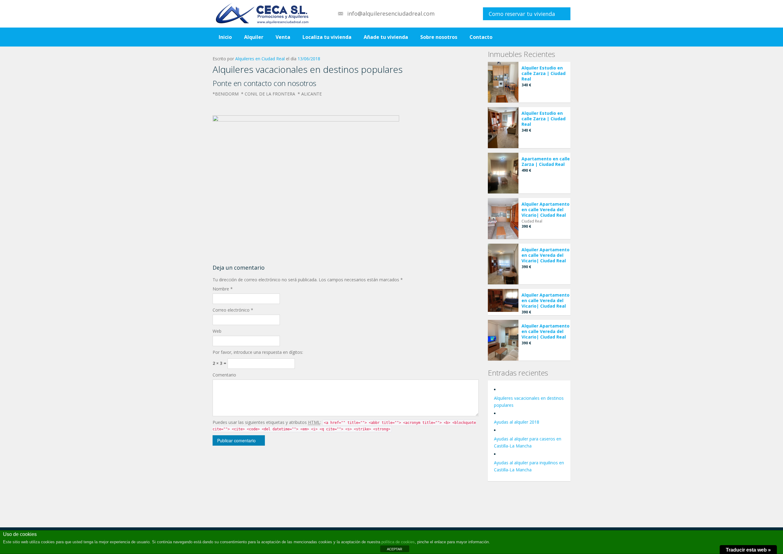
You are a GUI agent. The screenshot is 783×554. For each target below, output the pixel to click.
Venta (283, 37)
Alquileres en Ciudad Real (260, 59)
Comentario (224, 375)
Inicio (225, 37)
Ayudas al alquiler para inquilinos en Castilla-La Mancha (529, 466)
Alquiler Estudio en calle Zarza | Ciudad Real (543, 73)
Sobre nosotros (438, 37)
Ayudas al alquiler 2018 (516, 422)
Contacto (480, 37)
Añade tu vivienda (386, 37)
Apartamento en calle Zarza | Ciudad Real (545, 161)
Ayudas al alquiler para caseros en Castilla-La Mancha (527, 442)
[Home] (260, 14)
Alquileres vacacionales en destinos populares (529, 401)
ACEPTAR (394, 549)
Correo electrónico (233, 310)
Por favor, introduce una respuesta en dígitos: (258, 352)
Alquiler (253, 37)
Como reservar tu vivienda (522, 13)
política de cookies (398, 542)
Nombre (223, 289)
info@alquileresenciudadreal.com (391, 13)
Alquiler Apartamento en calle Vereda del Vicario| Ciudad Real (545, 209)
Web (217, 331)
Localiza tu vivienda (326, 37)
